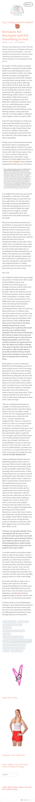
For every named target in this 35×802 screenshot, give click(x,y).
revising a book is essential (13, 631)
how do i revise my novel (12, 624)
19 (20, 42)
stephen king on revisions (13, 637)
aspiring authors (9, 621)
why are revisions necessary (14, 648)
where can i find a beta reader (14, 645)
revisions (6, 634)
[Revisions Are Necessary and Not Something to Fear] (17, 26)
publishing (7, 628)
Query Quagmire (15, 162)
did (19, 593)
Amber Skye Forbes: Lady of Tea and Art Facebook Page (16, 788)
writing (6, 651)
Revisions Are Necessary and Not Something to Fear (15, 35)
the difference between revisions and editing (16, 641)
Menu (29, 4)
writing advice (16, 651)
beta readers (23, 621)
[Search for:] (10, 774)
